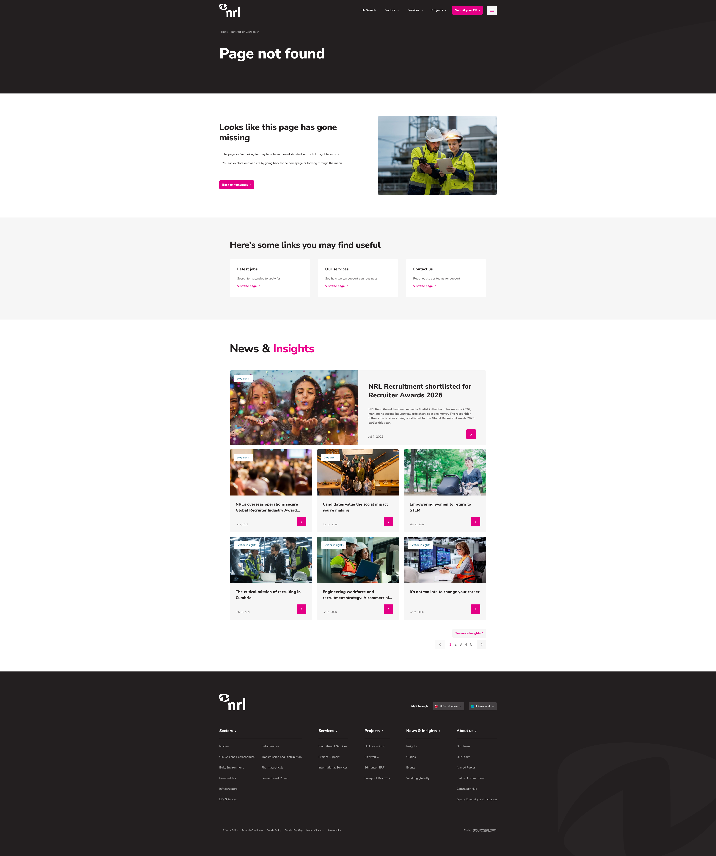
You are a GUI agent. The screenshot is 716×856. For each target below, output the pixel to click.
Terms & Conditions (252, 830)
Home (224, 32)
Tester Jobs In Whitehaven (245, 32)
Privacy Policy (230, 830)
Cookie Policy (274, 830)
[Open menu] (492, 10)
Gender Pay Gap (294, 830)
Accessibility (334, 830)
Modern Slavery (315, 830)
